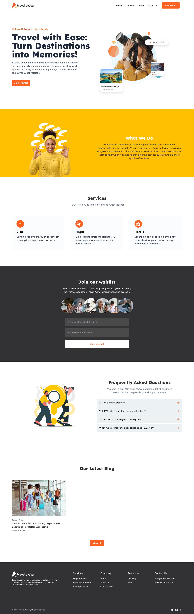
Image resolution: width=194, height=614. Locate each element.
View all (97, 543)
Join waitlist (171, 5)
